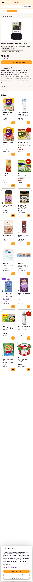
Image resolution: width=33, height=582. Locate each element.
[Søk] (3, 6)
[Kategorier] (2, 2)
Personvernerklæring (10, 567)
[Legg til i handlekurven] (13, 122)
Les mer (3, 82)
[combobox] (13, 6)
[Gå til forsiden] (16, 2)
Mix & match (6, 299)
